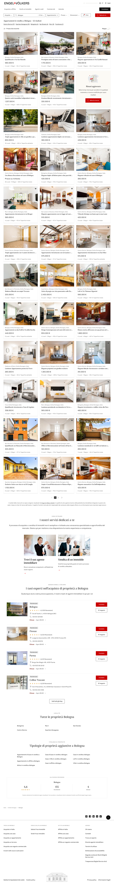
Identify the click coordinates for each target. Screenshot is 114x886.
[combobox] (26, 15)
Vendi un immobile (25, 9)
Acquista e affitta (10, 9)
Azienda (61, 9)
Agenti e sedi (39, 9)
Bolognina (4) (34, 24)
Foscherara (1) (59, 24)
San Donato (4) (44, 24)
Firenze (33, 631)
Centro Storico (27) (9, 24)
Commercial (51, 9)
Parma (33, 655)
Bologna (33, 606)
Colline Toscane (37, 680)
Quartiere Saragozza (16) (23, 24)
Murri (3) (51, 24)
